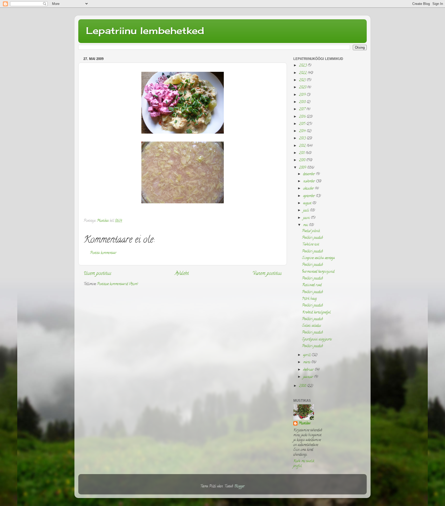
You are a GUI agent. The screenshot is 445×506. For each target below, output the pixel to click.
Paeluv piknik (311, 231)
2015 (302, 124)
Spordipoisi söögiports (317, 339)
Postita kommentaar (103, 253)
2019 (303, 95)
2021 (303, 80)
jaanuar (308, 377)
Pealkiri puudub (312, 238)
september (309, 196)
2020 (303, 87)
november (309, 181)
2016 (303, 117)
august (307, 203)
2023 (303, 65)
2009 (303, 168)
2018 (303, 102)
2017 (302, 109)
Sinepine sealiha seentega (318, 258)
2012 (303, 146)
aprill (307, 355)
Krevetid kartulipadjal (316, 312)
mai (306, 225)
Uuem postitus (97, 273)
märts (307, 362)
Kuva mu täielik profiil (303, 464)
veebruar (309, 370)
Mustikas (304, 423)
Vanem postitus (267, 273)
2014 (303, 131)
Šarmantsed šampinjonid (318, 272)
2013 (303, 138)
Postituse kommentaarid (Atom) (117, 284)
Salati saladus (311, 326)
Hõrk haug (309, 299)
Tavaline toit (310, 244)
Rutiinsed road (312, 285)
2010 (302, 160)
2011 (302, 153)
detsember (309, 174)
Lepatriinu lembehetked (145, 30)
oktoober (309, 188)
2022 (303, 73)
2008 (303, 386)
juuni (307, 218)
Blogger (239, 486)
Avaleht (182, 273)
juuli (306, 210)
